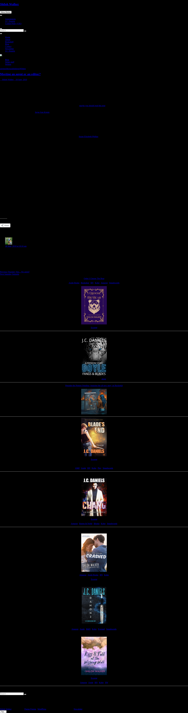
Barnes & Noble (85, 523)
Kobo (97, 283)
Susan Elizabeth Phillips (88, 136)
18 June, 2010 (21, 79)
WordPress (41, 709)
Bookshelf (9, 42)
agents (2, 69)
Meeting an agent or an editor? (20, 74)
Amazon (104, 283)
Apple (83, 468)
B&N (88, 629)
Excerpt (94, 327)
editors (7, 69)
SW (106, 682)
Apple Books (74, 283)
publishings (15, 69)
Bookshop (85, 283)
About (7, 39)
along (104, 379)
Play (99, 468)
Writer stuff (9, 62)
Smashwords (114, 283)
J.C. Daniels (10, 21)
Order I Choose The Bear (94, 278)
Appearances (10, 19)
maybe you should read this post (92, 106)
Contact (8, 46)
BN (92, 283)
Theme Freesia (30, 709)
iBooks (96, 523)
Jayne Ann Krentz (42, 112)
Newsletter (9, 49)
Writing (8, 64)
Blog (7, 44)
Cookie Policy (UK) (13, 23)
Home (7, 37)
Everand (101, 629)
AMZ (77, 468)
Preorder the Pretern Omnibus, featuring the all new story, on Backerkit (94, 385)
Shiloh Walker (9, 4)
